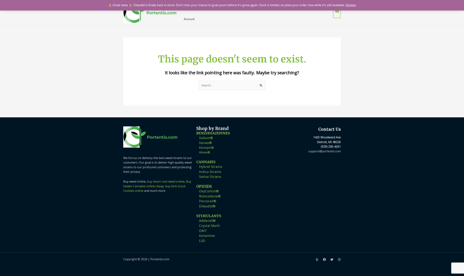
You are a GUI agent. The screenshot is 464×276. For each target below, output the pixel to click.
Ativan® (204, 152)
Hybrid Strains (210, 166)
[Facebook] (324, 259)
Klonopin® (206, 148)
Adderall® (207, 220)
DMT (203, 230)
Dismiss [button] (350, 5)
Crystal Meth (209, 225)
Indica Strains (210, 171)
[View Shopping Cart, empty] (337, 12)
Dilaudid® (207, 206)
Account (189, 19)
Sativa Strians (210, 176)
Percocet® (207, 201)
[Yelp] (317, 259)
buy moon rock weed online (166, 181)
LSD (202, 240)
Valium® (206, 137)
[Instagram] (339, 259)
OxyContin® (209, 191)
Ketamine (207, 235)
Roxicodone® (210, 196)
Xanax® (205, 142)
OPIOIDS (204, 186)
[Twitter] (331, 259)
